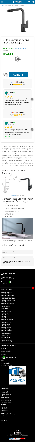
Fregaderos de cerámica (8, 295)
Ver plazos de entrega (21, 48)
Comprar (18, 74)
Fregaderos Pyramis (7, 321)
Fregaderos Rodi (6, 316)
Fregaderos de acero (7, 292)
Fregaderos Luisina (6, 318)
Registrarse (5, 408)
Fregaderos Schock (6, 322)
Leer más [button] (7, 106)
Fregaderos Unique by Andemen (9, 326)
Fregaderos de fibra (7, 294)
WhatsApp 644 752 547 (11, 357)
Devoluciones (5, 397)
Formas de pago (6, 396)
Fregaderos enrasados (7, 302)
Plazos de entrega (6, 394)
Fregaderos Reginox (7, 329)
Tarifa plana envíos (6, 400)
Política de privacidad (7, 391)
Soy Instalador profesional (8, 415)
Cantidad (5, 73)
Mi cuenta (4, 407)
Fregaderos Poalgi (6, 311)
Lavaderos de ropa (6, 305)
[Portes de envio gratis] (17, 375)
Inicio (2, 5)
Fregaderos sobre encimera (8, 298)
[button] (3, 99)
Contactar (4, 412)
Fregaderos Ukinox (6, 327)
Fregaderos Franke (6, 332)
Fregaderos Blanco (6, 333)
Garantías (4, 399)
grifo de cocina (15, 149)
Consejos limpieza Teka (7, 342)
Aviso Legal (5, 392)
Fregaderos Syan (6, 313)
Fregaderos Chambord (7, 319)
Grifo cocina (13, 195)
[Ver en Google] (6, 93)
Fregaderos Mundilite (7, 330)
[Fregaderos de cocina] (17, 1)
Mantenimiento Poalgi (7, 340)
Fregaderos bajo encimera (8, 300)
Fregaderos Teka (6, 314)
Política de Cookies (6, 402)
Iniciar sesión (5, 410)
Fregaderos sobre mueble (8, 303)
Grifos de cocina (6, 306)
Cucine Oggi (5, 335)
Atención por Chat (6, 413)
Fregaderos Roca (6, 324)
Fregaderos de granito (7, 297)
